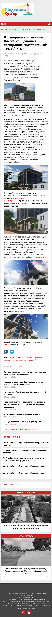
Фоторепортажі (26, 536)
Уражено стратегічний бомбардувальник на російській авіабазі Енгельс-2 (23, 383)
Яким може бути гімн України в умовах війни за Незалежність (26, 527)
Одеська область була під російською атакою (24, 466)
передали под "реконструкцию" (14, 199)
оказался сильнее (40, 257)
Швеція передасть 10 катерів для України (22, 422)
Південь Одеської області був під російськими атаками (24, 451)
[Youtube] (29, 612)
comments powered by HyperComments (21, 429)
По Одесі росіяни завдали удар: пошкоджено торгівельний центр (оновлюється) (23, 459)
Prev (4, 577)
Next (47, 577)
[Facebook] (23, 612)
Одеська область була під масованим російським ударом (26, 443)
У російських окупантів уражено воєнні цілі (23, 414)
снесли (6, 344)
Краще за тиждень (26, 492)
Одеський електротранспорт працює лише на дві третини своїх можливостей (26, 373)
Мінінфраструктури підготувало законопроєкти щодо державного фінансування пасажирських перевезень (25, 404)
